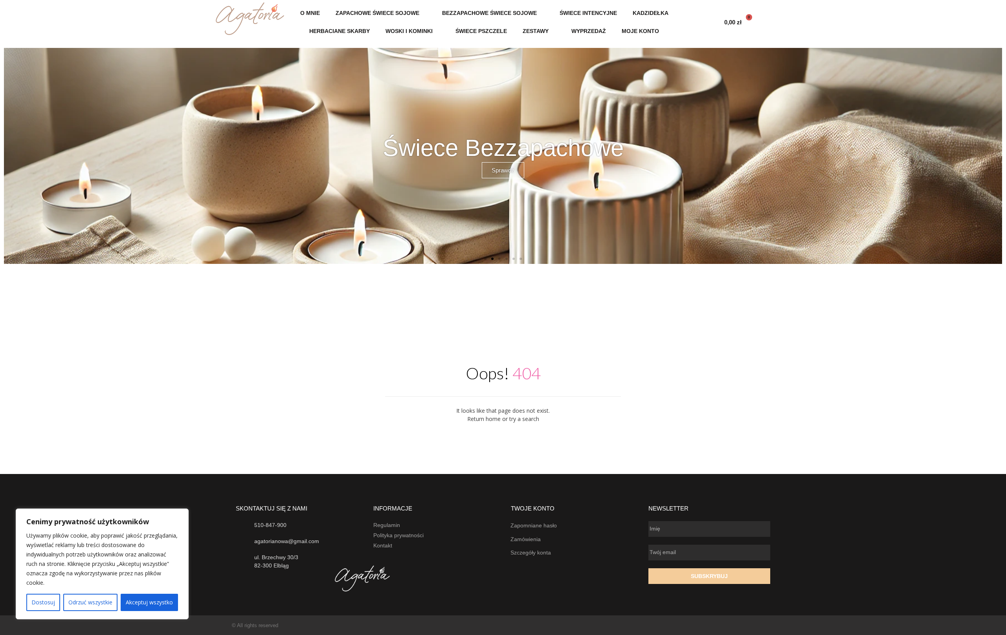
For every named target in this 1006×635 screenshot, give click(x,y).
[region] (102, 564)
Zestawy (536, 31)
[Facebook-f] (756, 625)
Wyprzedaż (588, 31)
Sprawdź (503, 170)
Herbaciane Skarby (339, 31)
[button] (11, 156)
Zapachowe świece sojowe (377, 13)
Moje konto (640, 31)
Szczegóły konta (530, 552)
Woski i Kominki (409, 31)
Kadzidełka (650, 13)
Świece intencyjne (588, 13)
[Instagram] (771, 625)
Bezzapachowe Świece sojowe (489, 13)
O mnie (310, 13)
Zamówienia (525, 539)
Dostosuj (43, 602)
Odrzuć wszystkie (90, 602)
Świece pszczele (481, 31)
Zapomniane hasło (533, 525)
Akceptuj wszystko (149, 602)
